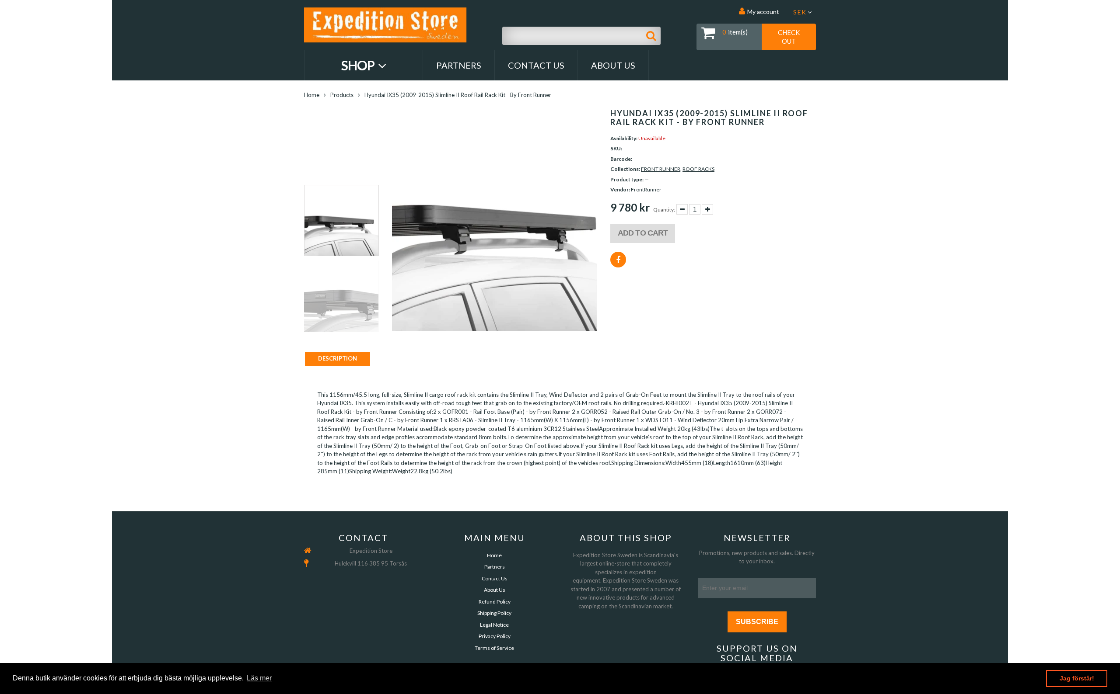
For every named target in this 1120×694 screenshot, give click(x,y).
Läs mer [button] (259, 678)
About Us (613, 65)
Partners (458, 65)
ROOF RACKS (698, 169)
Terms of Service (494, 648)
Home (311, 94)
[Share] (618, 259)
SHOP (359, 65)
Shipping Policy (494, 613)
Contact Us (536, 65)
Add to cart (643, 233)
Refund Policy (495, 601)
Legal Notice (494, 624)
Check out (789, 36)
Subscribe (757, 621)
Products (342, 94)
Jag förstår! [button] (1077, 678)
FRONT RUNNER (660, 169)
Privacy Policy (495, 636)
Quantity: (664, 209)
